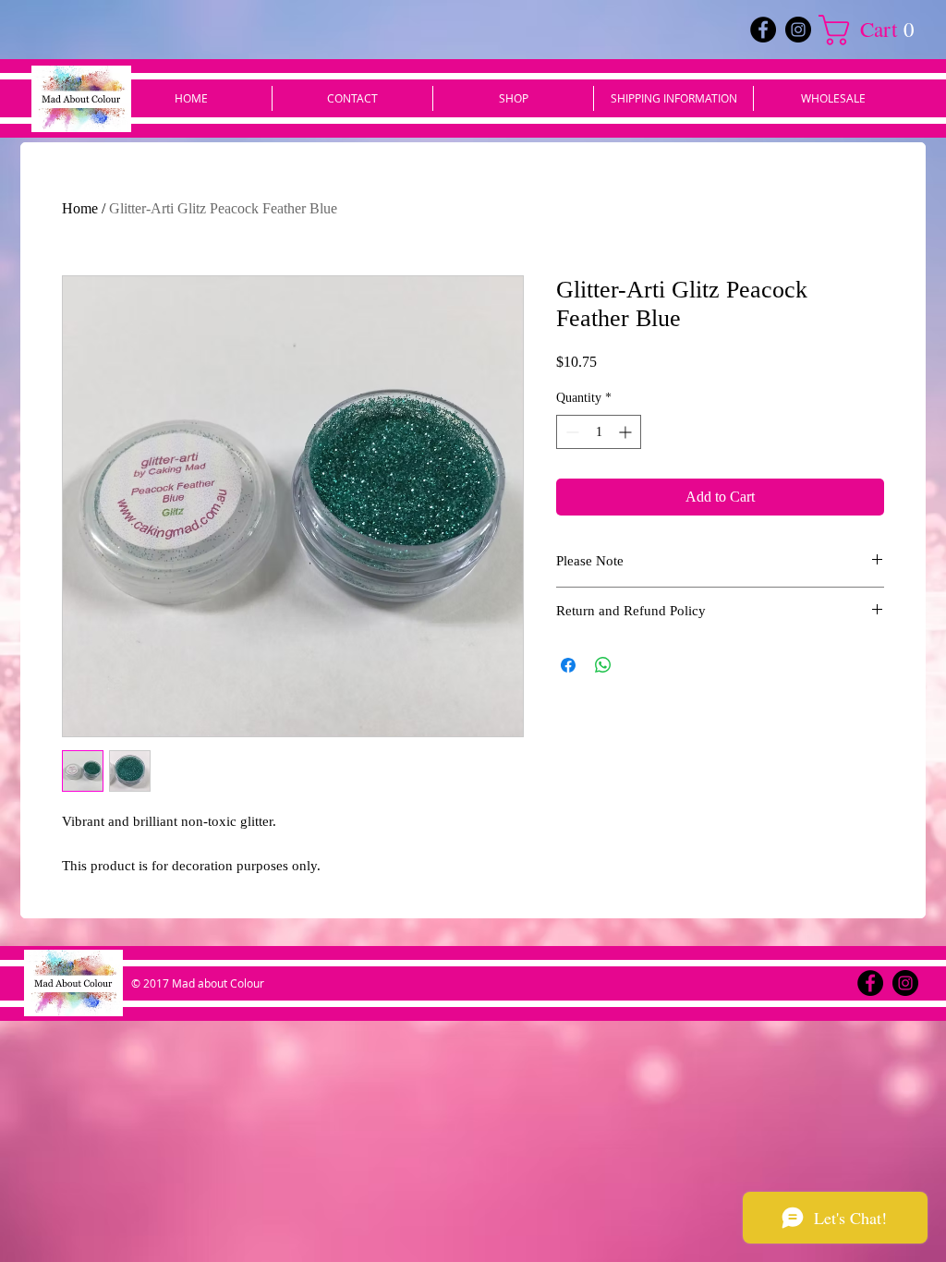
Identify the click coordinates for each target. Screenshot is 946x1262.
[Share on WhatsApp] (603, 665)
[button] (874, 30)
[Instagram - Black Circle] (798, 29)
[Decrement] (570, 432)
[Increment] (626, 432)
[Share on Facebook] (568, 665)
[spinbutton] (598, 432)
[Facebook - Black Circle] (763, 29)
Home (80, 208)
